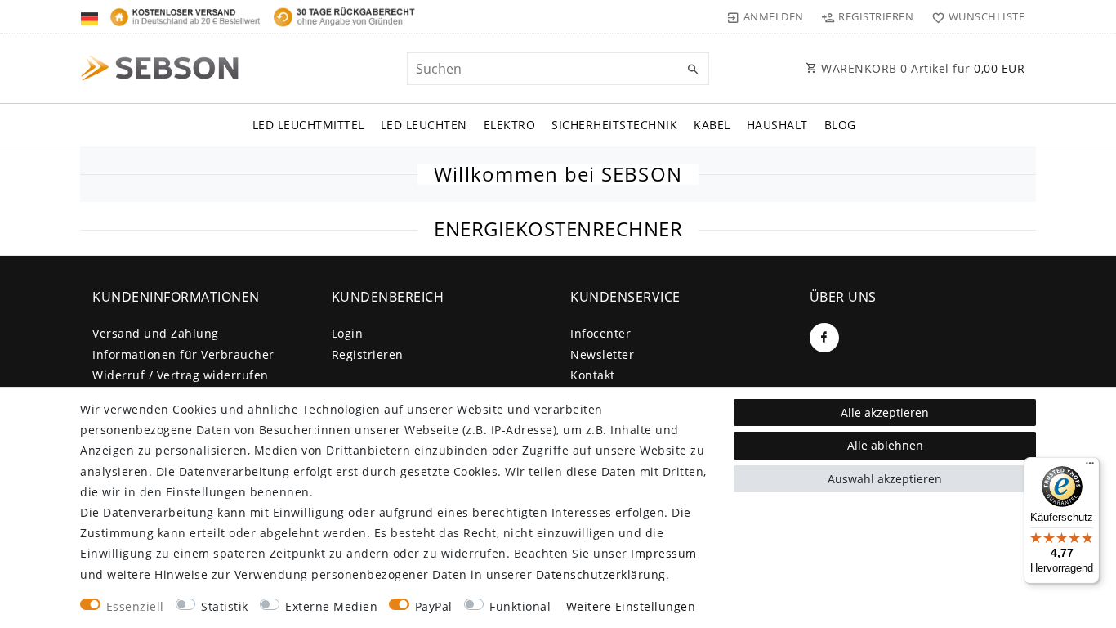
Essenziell (135, 606)
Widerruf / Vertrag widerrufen (180, 375)
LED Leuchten (424, 124)
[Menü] (1090, 467)
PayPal (434, 606)
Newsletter (602, 354)
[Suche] (692, 69)
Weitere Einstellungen (631, 606)
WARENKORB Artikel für (921, 68)
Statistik (224, 606)
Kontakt (592, 375)
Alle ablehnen (885, 445)
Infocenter (600, 333)
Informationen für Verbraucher (183, 354)
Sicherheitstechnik (614, 124)
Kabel (712, 124)
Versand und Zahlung (155, 333)
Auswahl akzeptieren (885, 479)
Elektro (510, 124)
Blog (840, 124)
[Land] (91, 16)
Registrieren (368, 354)
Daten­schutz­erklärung (601, 574)
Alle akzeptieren (885, 412)
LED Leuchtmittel (308, 124)
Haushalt (777, 124)
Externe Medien (331, 606)
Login (348, 333)
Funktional (520, 606)
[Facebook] (824, 337)
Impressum (664, 553)
